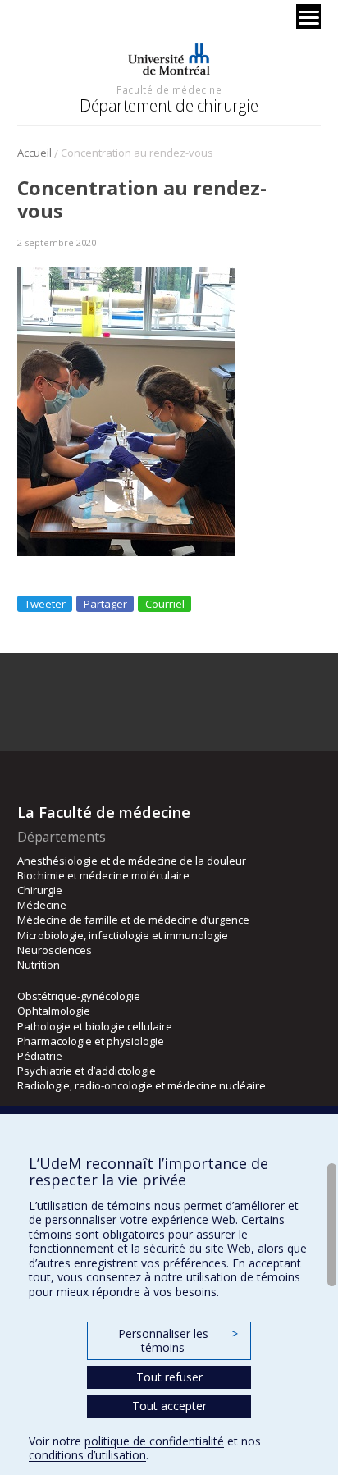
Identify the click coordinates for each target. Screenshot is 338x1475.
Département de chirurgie (169, 105)
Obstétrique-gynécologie (78, 996)
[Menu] (308, 16)
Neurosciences (54, 950)
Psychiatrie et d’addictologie (86, 1070)
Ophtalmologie (53, 1010)
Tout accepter (169, 1405)
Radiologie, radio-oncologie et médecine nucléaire (141, 1085)
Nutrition (38, 964)
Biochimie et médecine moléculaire (103, 875)
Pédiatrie (39, 1055)
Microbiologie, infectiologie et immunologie (122, 935)
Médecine (41, 904)
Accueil (34, 152)
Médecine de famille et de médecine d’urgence (133, 919)
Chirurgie (39, 890)
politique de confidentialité (154, 1441)
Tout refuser (169, 1377)
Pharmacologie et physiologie (90, 1041)
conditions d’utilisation (87, 1455)
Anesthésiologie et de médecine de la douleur (131, 860)
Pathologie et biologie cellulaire (94, 1026)
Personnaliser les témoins (178, 1341)
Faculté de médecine (169, 89)
